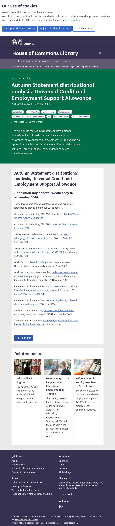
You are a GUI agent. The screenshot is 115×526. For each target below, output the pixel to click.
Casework (64, 468)
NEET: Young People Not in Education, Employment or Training (55, 386)
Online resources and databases (27, 482)
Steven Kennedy (36, 122)
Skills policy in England (24, 380)
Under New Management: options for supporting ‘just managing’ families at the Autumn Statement (46, 276)
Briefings (63, 461)
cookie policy (72, 20)
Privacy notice (18, 523)
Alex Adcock (19, 122)
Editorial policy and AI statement (28, 468)
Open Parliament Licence (26, 520)
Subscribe (69, 494)
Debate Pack (62, 61)
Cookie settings (83, 28)
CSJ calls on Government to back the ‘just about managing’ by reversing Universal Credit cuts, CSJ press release (45, 290)
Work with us (18, 464)
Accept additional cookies (19, 28)
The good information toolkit (26, 490)
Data (61, 464)
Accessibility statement (67, 523)
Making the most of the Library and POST (32, 494)
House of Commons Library (45, 53)
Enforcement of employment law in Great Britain (86, 382)
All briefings (65, 472)
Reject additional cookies (54, 28)
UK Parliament (18, 61)
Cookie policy (33, 523)
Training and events (21, 486)
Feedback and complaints (24, 472)
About (15, 461)
